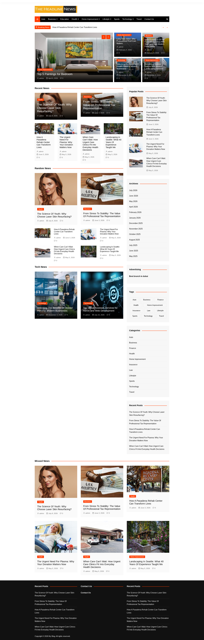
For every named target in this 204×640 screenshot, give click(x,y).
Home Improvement (90, 19)
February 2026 (135, 212)
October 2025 (134, 234)
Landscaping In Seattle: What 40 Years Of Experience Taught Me (113, 142)
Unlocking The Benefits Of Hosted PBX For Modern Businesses (127, 66)
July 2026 (133, 190)
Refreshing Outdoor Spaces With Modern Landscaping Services (154, 66)
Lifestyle (106, 19)
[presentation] (163, 27)
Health (74, 19)
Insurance (136, 311)
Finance (160, 300)
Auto (43, 19)
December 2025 (136, 223)
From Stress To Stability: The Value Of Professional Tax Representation (101, 105)
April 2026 (133, 207)
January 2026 (135, 218)
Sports (116, 19)
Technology (127, 19)
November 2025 (136, 229)
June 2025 (133, 251)
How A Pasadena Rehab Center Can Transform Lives (44, 142)
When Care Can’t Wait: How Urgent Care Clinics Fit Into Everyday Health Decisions (90, 143)
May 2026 (133, 201)
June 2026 (133, 196)
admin (41, 78)
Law (148, 311)
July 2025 (133, 245)
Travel (139, 19)
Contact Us (149, 19)
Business (52, 19)
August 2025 (134, 240)
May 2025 (133, 256)
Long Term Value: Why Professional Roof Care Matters (126, 41)
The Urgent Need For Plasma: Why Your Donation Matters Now (78, 27)
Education (64, 19)
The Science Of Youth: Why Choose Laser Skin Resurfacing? (54, 108)
